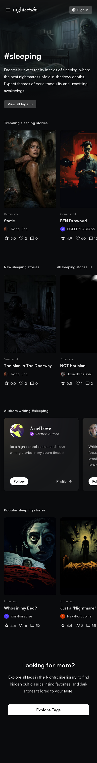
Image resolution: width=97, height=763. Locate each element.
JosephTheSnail (79, 374)
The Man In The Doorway (28, 365)
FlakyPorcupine (79, 616)
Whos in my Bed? (20, 608)
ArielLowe (40, 428)
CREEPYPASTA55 (81, 229)
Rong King (19, 229)
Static (9, 220)
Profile (64, 481)
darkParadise (21, 616)
